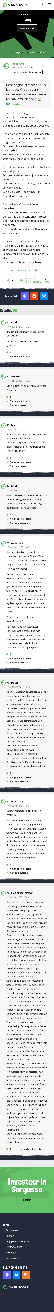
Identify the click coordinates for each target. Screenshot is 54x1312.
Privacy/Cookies (14, 1246)
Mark (14, 322)
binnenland (30, 278)
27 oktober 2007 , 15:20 (18, 686)
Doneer (27, 1199)
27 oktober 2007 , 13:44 (18, 490)
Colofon (10, 1235)
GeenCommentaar (32, 72)
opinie (27, 281)
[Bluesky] (16, 1275)
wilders (45, 281)
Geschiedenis (12, 1230)
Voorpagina (28, 14)
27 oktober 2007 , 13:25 (18, 429)
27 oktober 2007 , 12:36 (18, 326)
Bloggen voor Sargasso (18, 1241)
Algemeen (18, 72)
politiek (36, 281)
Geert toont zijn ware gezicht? (21, 270)
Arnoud (15, 376)
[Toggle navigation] (49, 4)
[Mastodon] (7, 1275)
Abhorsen (18, 63)
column (41, 278)
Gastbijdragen (13, 1257)
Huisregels (11, 1252)
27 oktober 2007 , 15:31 (18, 805)
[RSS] (26, 1275)
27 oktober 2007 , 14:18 (18, 547)
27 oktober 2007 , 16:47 (18, 897)
